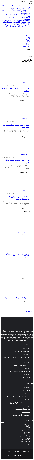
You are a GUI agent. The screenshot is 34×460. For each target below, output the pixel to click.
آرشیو (21, 455)
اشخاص (28, 438)
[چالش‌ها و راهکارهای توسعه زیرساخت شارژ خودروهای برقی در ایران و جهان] (15, 244)
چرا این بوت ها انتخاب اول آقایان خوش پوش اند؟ (17, 25)
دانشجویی (27, 427)
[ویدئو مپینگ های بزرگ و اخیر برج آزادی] (15, 223)
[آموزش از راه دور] (15, 267)
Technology (26, 444)
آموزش (28, 424)
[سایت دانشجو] (12, 37)
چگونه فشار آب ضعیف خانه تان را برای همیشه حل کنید (16, 20)
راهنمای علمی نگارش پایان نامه (24, 308)
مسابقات (27, 442)
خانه (31, 56)
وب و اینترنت (26, 46)
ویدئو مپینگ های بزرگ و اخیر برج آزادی (20, 8)
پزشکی (28, 43)
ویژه (29, 426)
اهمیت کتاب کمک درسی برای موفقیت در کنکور (18, 26)
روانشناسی (27, 44)
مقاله (28, 433)
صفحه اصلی (27, 36)
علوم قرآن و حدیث (25, 441)
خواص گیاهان (26, 430)
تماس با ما (16, 455)
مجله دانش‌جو (26, 439)
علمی (28, 40)
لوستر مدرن (29, 311)
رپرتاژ (28, 435)
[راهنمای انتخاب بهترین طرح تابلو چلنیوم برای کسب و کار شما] (15, 288)
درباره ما (10, 455)
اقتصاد (28, 41)
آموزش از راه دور (25, 13)
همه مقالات (27, 429)
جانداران (28, 432)
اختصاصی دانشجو (25, 436)
